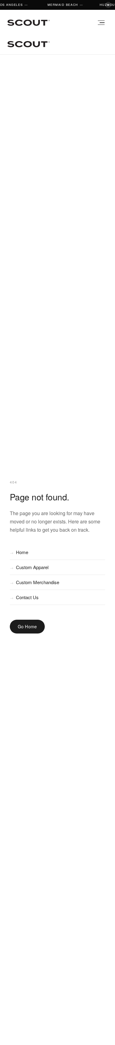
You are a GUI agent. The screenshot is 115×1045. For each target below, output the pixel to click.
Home (19, 552)
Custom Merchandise (34, 582)
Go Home (27, 626)
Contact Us (24, 597)
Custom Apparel (29, 567)
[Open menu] (101, 22)
